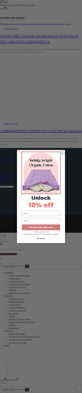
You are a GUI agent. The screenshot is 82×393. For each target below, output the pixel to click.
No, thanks (41, 238)
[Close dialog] (62, 153)
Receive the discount (41, 227)
